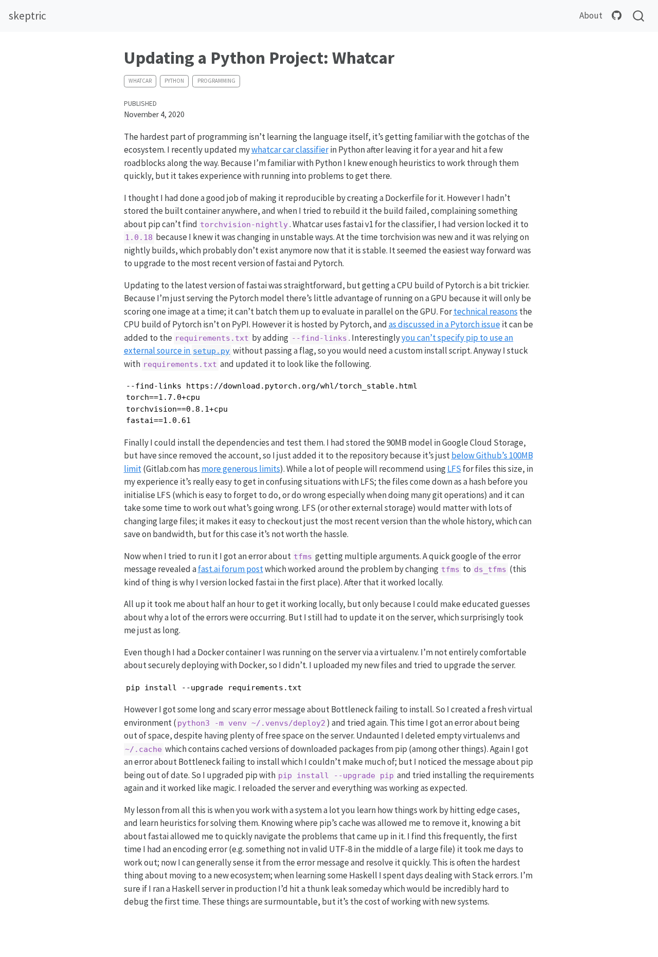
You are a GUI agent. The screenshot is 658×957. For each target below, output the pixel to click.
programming (216, 80)
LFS (454, 468)
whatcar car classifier (289, 149)
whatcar (140, 80)
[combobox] (639, 16)
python (174, 80)
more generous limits (241, 468)
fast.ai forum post (230, 569)
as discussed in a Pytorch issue (444, 324)
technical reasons (485, 311)
